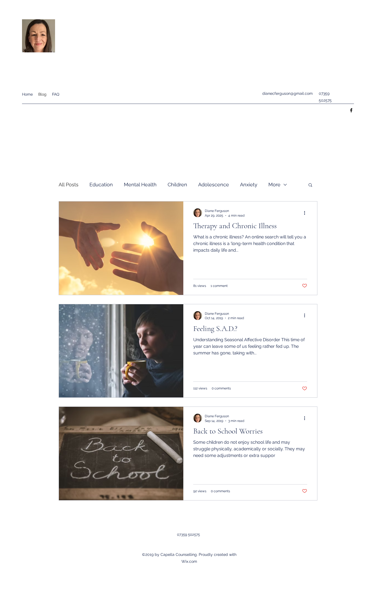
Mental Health (140, 184)
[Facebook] (351, 110)
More (274, 184)
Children (177, 184)
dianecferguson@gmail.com (287, 93)
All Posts (68, 184)
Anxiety (248, 184)
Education (101, 184)
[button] (310, 185)
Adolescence (213, 184)
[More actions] (306, 212)
